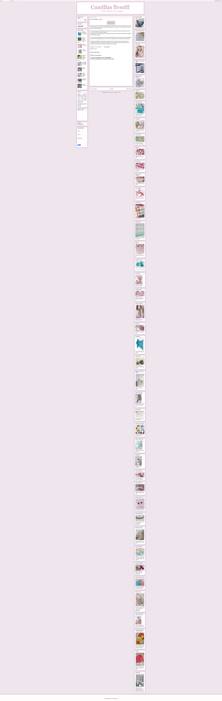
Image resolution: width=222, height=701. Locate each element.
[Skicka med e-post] (104, 46)
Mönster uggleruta (84, 95)
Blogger (116, 698)
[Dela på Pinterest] (109, 46)
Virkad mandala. (80, 97)
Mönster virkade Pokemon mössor (83, 75)
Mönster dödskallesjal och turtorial (84, 32)
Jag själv (95, 48)
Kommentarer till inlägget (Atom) (114, 92)
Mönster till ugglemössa (84, 79)
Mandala (79, 93)
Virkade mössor (84, 98)
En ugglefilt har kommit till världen (84, 63)
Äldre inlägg (129, 88)
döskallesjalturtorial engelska (82, 103)
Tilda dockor (80, 96)
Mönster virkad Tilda (84, 50)
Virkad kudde (84, 96)
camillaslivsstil (81, 101)
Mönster (79, 95)
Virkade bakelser (83, 68)
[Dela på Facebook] (108, 46)
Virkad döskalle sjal (84, 85)
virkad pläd (79, 104)
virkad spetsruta (84, 104)
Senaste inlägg (93, 88)
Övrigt (79, 106)
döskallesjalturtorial (80, 102)
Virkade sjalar (80, 99)
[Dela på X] (106, 46)
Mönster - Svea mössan (84, 45)
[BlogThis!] (105, 46)
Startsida (111, 88)
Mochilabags (85, 93)
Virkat (85, 100)
